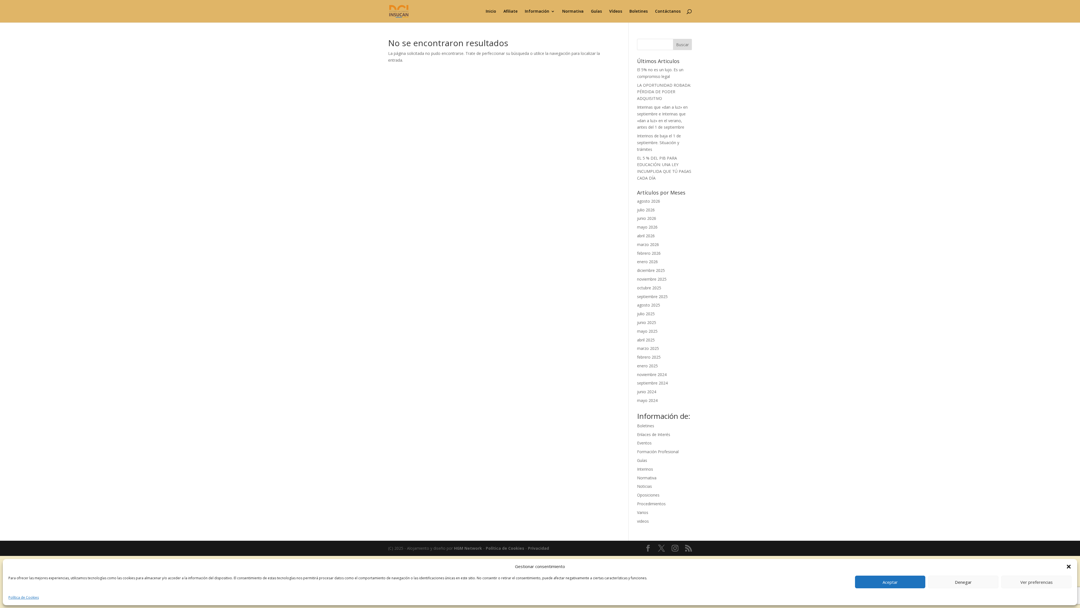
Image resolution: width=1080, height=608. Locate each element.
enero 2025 (647, 365)
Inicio (491, 11)
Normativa (573, 11)
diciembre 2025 (651, 270)
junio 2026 (646, 218)
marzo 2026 (648, 244)
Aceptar (890, 582)
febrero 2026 (649, 253)
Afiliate (510, 11)
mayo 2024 (647, 400)
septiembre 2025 (652, 296)
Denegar (963, 582)
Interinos (645, 469)
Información (537, 11)
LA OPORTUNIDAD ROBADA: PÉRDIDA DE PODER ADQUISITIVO (664, 91)
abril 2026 (646, 235)
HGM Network (468, 548)
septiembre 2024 (652, 383)
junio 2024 (646, 391)
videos (643, 521)
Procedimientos (651, 503)
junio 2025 (646, 322)
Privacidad (538, 548)
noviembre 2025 (652, 279)
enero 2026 (647, 261)
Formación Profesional (658, 451)
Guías (596, 11)
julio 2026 (646, 210)
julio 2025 (646, 313)
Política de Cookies (23, 597)
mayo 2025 (647, 331)
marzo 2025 (648, 348)
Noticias (644, 486)
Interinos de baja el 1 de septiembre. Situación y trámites (659, 142)
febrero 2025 (649, 357)
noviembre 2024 (652, 374)
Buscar (682, 44)
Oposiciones (648, 495)
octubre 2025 (649, 287)
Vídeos (615, 11)
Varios (642, 512)
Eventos (644, 443)
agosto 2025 (648, 305)
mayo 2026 (647, 227)
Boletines (638, 11)
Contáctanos (668, 11)
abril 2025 (646, 340)
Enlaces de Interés (653, 434)
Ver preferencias (1036, 582)
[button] (1069, 566)
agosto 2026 (648, 201)
